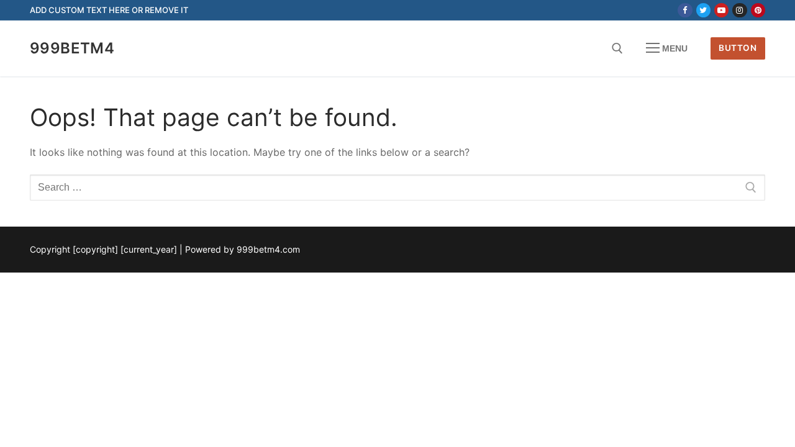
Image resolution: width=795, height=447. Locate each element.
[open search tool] (617, 48)
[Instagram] (739, 10)
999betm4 (72, 48)
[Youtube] (721, 10)
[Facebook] (685, 10)
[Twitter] (703, 10)
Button (737, 48)
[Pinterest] (758, 10)
